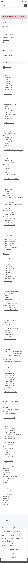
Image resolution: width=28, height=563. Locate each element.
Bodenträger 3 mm (8, 166)
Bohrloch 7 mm (8, 79)
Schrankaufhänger (7, 324)
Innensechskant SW (9, 118)
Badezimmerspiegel (9, 137)
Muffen (6, 295)
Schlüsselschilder (8, 314)
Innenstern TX (7, 120)
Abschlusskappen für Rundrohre (12, 104)
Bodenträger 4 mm (8, 168)
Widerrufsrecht (6, 53)
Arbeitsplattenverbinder (10, 293)
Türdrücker (5, 474)
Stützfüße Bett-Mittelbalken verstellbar (13, 149)
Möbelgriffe (5, 233)
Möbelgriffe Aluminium (10, 239)
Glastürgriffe (7, 237)
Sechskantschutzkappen (10, 133)
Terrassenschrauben (9, 442)
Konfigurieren (14, 553)
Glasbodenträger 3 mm (10, 174)
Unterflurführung (8, 349)
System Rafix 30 (8, 270)
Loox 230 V (5, 394)
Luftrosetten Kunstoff (9, 224)
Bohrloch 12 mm (8, 89)
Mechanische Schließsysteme (10, 476)
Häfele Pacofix (7, 283)
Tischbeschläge (6, 357)
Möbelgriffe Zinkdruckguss (10, 247)
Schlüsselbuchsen (8, 312)
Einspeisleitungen (8, 377)
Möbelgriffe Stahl (8, 245)
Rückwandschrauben (9, 430)
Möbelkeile (5, 407)
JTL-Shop (16, 561)
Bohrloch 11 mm (8, 87)
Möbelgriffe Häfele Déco (10, 235)
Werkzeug (5, 446)
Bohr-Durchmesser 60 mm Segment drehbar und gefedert (13, 201)
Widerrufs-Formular (7, 55)
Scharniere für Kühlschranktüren (12, 303)
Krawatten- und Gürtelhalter (11, 328)
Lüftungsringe (7, 229)
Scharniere (5, 297)
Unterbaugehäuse (8, 371)
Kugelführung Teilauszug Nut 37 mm (13, 353)
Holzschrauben (8, 424)
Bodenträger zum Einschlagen (11, 185)
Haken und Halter (8, 220)
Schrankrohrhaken (8, 334)
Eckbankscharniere (7, 187)
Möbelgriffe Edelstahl (9, 243)
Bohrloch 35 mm (8, 102)
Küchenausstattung (7, 216)
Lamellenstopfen (8, 127)
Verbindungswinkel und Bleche (11, 291)
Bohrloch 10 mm (8, 85)
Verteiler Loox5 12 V (9, 387)
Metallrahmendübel (9, 129)
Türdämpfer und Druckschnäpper (12, 361)
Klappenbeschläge (7, 210)
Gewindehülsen (8, 420)
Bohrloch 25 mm (8, 100)
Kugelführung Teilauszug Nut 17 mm (13, 351)
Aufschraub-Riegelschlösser (11, 307)
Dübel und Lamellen (7, 403)
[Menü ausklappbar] (2, 1)
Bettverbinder (7, 154)
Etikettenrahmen (8, 251)
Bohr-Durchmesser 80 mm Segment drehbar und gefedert (13, 205)
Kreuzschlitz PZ (8, 125)
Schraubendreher (8, 460)
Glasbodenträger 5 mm (10, 176)
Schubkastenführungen (8, 345)
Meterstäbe (7, 454)
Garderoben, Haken (7, 189)
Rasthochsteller (8, 156)
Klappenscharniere (9, 214)
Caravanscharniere (9, 299)
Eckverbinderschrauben (10, 285)
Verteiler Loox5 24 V (9, 389)
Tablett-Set (7, 231)
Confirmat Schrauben (9, 106)
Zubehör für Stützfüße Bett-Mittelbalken (14, 152)
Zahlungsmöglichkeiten (8, 34)
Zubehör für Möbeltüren (9, 359)
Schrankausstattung (7, 326)
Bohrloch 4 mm (8, 73)
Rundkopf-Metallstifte (9, 432)
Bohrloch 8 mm (8, 81)
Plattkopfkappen (8, 131)
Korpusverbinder (7, 498)
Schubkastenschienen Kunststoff (12, 355)
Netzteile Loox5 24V (9, 375)
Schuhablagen (7, 341)
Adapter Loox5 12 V (9, 383)
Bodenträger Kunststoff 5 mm (11, 178)
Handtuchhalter (8, 139)
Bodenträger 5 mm (8, 170)
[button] (20, 1)
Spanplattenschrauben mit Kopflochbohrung (10, 439)
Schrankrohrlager (8, 336)
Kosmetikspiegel (8, 141)
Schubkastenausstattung (10, 338)
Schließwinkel (7, 316)
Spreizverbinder (8, 280)
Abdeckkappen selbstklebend (11, 71)
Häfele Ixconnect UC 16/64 (10, 278)
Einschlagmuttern (8, 415)
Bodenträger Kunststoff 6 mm (11, 181)
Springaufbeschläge (9, 158)
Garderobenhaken (8, 193)
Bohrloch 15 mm (8, 93)
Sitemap (5, 45)
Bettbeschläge (6, 147)
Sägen (5, 458)
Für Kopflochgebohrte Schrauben (12, 490)
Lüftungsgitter (7, 227)
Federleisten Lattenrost (10, 162)
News (4, 29)
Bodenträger (6, 164)
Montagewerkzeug (8, 456)
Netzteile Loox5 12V (9, 373)
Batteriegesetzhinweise (8, 50)
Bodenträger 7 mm (8, 172)
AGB (4, 42)
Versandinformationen (8, 37)
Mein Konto (5, 26)
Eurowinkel (7, 108)
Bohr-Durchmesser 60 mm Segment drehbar (13, 198)
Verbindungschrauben (9, 289)
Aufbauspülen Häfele (9, 218)
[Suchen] (25, 5)
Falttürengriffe (7, 249)
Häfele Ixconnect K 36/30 (10, 276)
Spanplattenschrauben (10, 436)
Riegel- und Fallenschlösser (11, 309)
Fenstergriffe (6, 470)
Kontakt (4, 32)
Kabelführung (7, 208)
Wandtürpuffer (6, 363)
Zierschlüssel (7, 322)
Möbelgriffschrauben (9, 428)
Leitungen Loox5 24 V (9, 379)
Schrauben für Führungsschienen (12, 434)
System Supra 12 (8, 258)
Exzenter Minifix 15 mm (10, 110)
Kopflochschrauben (9, 122)
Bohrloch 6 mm (8, 77)
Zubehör (6, 145)
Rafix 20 (6, 116)
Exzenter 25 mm (8, 112)
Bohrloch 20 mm (8, 98)
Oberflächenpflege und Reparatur (11, 409)
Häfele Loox (5, 369)
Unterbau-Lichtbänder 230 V (11, 396)
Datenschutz (12, 545)
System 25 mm (7, 274)
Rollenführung (7, 347)
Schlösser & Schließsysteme (9, 305)
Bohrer (6, 450)
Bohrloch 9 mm (8, 83)
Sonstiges (5, 482)
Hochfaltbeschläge (8, 212)
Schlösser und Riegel (9, 478)
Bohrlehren (7, 452)
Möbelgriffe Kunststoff (9, 241)
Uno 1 (5, 287)
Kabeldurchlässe (7, 195)
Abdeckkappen (6, 69)
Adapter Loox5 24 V (9, 385)
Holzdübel (6, 405)
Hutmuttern (7, 426)
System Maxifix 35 (8, 272)
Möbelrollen (6, 253)
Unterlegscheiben (8, 444)
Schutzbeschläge (7, 472)
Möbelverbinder (6, 256)
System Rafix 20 (8, 266)
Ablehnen (14, 557)
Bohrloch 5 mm (8, 75)
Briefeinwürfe (6, 468)
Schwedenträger (8, 183)
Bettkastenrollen (8, 160)
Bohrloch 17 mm (8, 96)
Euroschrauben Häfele (9, 417)
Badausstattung (6, 135)
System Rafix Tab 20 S (9, 268)
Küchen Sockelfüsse (9, 222)
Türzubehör (5, 480)
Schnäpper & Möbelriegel (10, 320)
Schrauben (5, 411)
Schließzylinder (8, 318)
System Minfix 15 (8, 262)
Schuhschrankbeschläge (10, 343)
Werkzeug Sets (7, 463)
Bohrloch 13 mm (8, 91)
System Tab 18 (7, 264)
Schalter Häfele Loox (9, 381)
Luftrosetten (7, 330)
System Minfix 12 (8, 260)
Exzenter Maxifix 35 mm (10, 114)
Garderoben (7, 191)
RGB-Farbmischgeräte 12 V (10, 391)
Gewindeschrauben (9, 422)
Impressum (5, 545)
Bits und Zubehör (8, 448)
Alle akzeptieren (14, 549)
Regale (6, 143)
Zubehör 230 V (7, 398)
